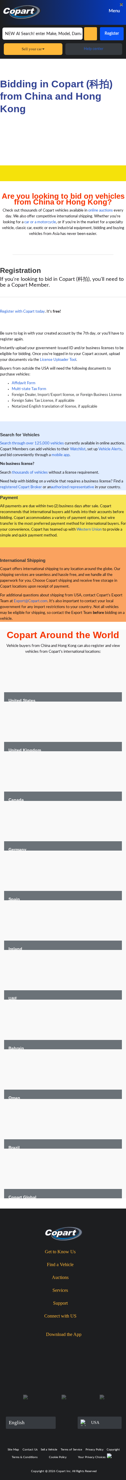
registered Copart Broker (21, 487)
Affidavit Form (23, 383)
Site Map (13, 1449)
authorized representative (72, 487)
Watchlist (78, 449)
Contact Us (30, 1449)
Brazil (14, 1147)
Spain (14, 899)
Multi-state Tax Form (29, 389)
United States (21, 700)
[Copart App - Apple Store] (48, 1344)
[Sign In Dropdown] (88, 10)
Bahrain (16, 1048)
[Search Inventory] (90, 33)
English (17, 1422)
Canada (16, 799)
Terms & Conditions (25, 1457)
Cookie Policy (58, 1457)
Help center (93, 49)
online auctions (100, 210)
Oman (14, 1097)
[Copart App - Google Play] (82, 1344)
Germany (17, 849)
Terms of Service (71, 1449)
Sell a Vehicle (49, 1449)
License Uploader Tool (58, 360)
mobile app (60, 455)
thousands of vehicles (30, 473)
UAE (12, 998)
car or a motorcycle (40, 222)
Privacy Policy (94, 1449)
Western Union (89, 530)
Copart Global (22, 1197)
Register (112, 34)
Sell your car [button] (32, 49)
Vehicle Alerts (110, 449)
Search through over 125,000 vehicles (32, 443)
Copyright (113, 1449)
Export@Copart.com (30, 601)
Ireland (15, 948)
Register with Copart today (22, 312)
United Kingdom (24, 750)
